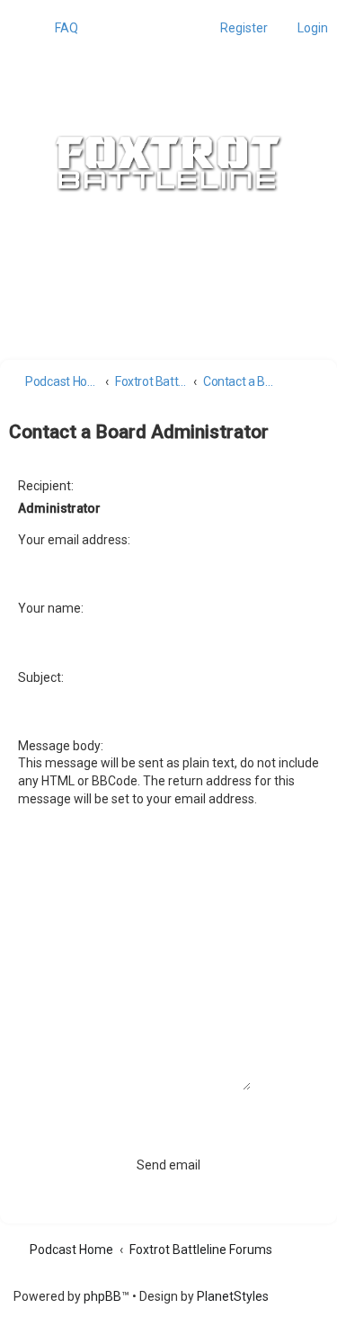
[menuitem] (58, 27)
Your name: (51, 608)
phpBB (102, 1296)
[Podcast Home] (169, 164)
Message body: (60, 746)
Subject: (41, 677)
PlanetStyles (233, 1296)
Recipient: (46, 486)
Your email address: (74, 540)
